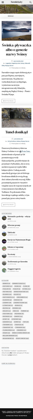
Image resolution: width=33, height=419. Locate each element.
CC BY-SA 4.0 (26, 412)
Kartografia (8, 297)
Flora (26, 286)
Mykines (17, 308)
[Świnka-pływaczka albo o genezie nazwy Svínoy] (16, 30)
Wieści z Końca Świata (21, 332)
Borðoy (6, 283)
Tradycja (19, 324)
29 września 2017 (18, 61)
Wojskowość (8, 338)
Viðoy (3, 65)
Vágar (6, 332)
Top (26, 321)
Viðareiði (27, 63)
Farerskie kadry (16, 2)
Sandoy (18, 316)
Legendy (8, 63)
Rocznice (7, 316)
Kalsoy (19, 141)
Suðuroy (7, 321)
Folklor (7, 289)
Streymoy (16, 319)
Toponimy (7, 324)
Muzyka (6, 308)
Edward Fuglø (19, 283)
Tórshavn (20, 327)
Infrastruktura (12, 141)
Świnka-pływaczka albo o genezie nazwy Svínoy (16, 50)
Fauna (18, 286)
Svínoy (22, 63)
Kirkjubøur (22, 297)
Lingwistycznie (15, 63)
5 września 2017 (18, 139)
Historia (7, 291)
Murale (18, 305)
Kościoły (18, 300)
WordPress (23, 415)
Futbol (26, 289)
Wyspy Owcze (9, 65)
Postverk (7, 313)
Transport (8, 327)
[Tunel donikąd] (16, 116)
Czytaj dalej (9, 101)
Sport (6, 319)
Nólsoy (7, 311)
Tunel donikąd (16, 132)
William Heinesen (10, 335)
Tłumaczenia (8, 330)
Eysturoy (7, 286)
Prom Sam (26, 151)
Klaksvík (7, 300)
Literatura (8, 305)
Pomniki (25, 311)
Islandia (7, 294)
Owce (16, 311)
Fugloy (16, 289)
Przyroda (19, 313)
